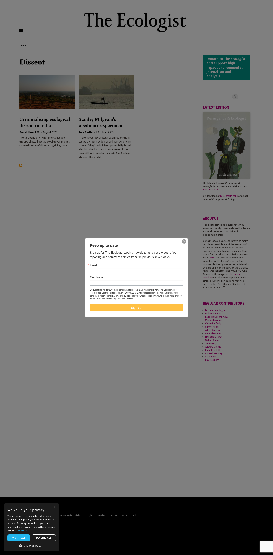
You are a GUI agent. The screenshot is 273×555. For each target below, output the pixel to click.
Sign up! (136, 307)
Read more (21, 530)
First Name (96, 277)
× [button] (55, 507)
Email (93, 265)
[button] (31, 546)
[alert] (31, 527)
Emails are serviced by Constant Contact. (114, 298)
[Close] (184, 241)
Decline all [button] (43, 537)
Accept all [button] (19, 537)
